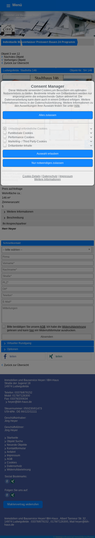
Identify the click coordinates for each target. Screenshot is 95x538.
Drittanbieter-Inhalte (20, 145)
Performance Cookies (21, 137)
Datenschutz (49, 176)
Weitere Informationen (47, 179)
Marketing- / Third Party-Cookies (27, 141)
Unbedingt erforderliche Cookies (27, 128)
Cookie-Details (31, 176)
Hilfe (77, 105)
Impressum (66, 176)
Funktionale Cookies (20, 132)
